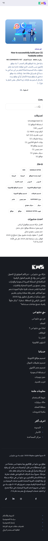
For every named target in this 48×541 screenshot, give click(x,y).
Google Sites (35, 170)
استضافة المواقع (37, 124)
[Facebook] (36, 498)
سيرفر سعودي (38, 153)
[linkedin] (13, 498)
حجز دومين (39, 149)
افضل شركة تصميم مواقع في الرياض (30, 224)
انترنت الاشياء (19, 182)
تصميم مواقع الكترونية (20, 193)
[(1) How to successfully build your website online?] (24, 31)
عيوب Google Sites (33, 211)
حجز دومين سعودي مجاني (34, 231)
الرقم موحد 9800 (36, 131)
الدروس (40, 128)
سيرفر (39, 205)
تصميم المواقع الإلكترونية (15, 187)
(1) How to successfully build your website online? (27, 54)
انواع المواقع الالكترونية (34, 187)
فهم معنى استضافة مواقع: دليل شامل (29, 228)
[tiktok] (6, 498)
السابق (26, 90)
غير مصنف (38, 49)
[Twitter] (28, 498)
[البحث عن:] (24, 106)
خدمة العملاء (27, 59)
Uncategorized (34, 120)
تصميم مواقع (38, 145)
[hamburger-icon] (3, 3)
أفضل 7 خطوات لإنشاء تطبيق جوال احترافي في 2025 (24, 235)
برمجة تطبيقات (37, 138)
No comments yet (14, 59)
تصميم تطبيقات (36, 193)
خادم (13, 199)
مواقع (41, 156)
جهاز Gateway (36, 199)
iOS (24, 170)
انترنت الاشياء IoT (34, 135)
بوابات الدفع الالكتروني (35, 142)
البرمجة (22, 176)
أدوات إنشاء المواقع (35, 176)
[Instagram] (21, 498)
